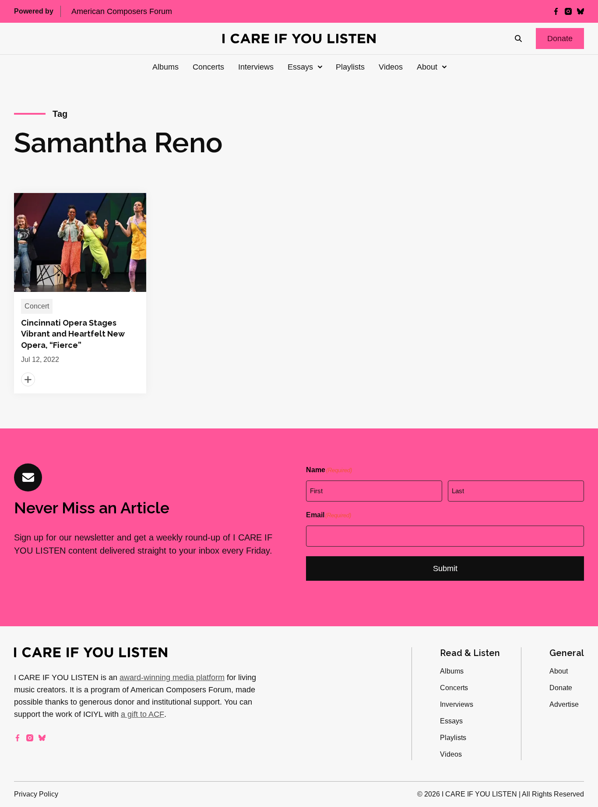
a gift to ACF (142, 714)
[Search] (518, 38)
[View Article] (80, 293)
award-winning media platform (172, 677)
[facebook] (555, 11)
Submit (445, 568)
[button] (560, 38)
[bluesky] (580, 11)
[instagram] (568, 11)
